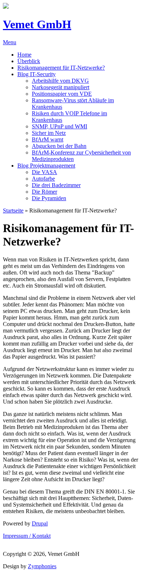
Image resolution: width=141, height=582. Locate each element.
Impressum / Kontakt (27, 536)
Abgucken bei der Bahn (59, 146)
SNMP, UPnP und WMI (59, 126)
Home (24, 54)
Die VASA (44, 172)
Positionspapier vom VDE (62, 94)
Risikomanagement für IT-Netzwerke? (61, 68)
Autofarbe (43, 179)
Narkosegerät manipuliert (60, 87)
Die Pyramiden (49, 198)
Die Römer (44, 192)
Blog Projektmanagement (46, 165)
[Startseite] (6, 7)
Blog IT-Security (36, 74)
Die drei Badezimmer (56, 185)
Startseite (13, 210)
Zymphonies (42, 566)
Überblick (28, 61)
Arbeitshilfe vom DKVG (60, 81)
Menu (9, 42)
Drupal (40, 523)
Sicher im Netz (49, 133)
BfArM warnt (47, 139)
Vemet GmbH (37, 24)
